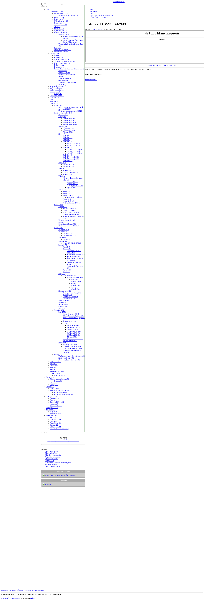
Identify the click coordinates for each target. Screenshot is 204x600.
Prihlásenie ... (50, 410)
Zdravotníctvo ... (56, 406)
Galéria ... (55, 103)
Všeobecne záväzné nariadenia (64, 61)
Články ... (50, 377)
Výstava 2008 (71, 187)
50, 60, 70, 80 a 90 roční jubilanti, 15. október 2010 (71, 213)
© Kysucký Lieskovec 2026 (10, 598)
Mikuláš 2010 (68, 166)
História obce (62, 71)
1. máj (62, 117)
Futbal (62, 312)
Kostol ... (67, 270)
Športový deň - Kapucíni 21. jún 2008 (75, 259)
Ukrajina (57, 48)
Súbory (58, 94)
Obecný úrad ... (55, 53)
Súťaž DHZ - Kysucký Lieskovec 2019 (70, 298)
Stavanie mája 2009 (69, 120)
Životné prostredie (64, 78)
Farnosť (62, 245)
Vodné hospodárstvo (57, 90)
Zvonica (66, 272)
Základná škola (69, 276)
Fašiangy (62, 126)
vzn (91, 80)
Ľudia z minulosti (69, 235)
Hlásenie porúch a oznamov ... (60, 390)
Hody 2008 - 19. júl (71, 159)
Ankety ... (54, 421)
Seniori (60, 222)
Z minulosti (67, 233)
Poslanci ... (58, 57)
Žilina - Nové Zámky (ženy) (73, 316)
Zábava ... (57, 354)
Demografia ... (59, 67)
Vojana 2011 (67, 193)
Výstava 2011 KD (77, 186)
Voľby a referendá (56, 88)
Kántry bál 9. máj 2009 (66, 358)
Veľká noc (61, 176)
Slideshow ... (55, 427)
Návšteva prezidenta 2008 (68, 226)
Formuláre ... (55, 423)
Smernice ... (59, 29)
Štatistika (21, 590)
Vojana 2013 (67, 191)
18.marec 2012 (73, 325)
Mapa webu (28, 590)
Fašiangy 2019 (69, 128)
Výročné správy (60, 30)
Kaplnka (67, 249)
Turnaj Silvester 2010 (71, 314)
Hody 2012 (67, 142)
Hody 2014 (66, 140)
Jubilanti (62, 207)
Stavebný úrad (55, 92)
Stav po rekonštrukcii (75, 288)
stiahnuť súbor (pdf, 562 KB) (159, 65)
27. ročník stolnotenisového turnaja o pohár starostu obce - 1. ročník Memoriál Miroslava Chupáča (74, 349)
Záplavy (62, 241)
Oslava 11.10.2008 (69, 210)
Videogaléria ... (52, 408)
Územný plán (64, 34)
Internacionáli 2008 (69, 321)
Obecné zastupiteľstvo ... (62, 59)
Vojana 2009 (67, 199)
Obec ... (48, 9)
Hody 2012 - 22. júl (74, 143)
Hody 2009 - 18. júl (71, 157)
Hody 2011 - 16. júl (74, 151)
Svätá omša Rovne (73, 256)
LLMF (65, 323)
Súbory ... (93, 13)
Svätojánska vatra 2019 (71, 203)
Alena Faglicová (96, 29)
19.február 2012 (73, 327)
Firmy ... (54, 404)
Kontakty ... (50, 387)
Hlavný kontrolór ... (62, 63)
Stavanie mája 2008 (69, 122)
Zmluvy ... (59, 17)
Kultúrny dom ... (59, 65)
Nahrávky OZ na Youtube (68, 15)
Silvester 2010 (67, 174)
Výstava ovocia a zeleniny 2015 (70, 111)
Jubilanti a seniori (69, 209)
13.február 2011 (73, 335)
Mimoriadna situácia (61, 52)
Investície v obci (65, 300)
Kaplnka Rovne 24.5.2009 (76, 254)
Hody (61, 134)
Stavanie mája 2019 (70, 124)
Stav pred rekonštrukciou (76, 280)
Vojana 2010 (68, 195)
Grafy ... (54, 425)
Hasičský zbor (64, 291)
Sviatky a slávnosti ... (63, 113)
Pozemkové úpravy (61, 32)
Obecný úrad (63, 439)
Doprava (61, 76)
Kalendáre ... (55, 419)
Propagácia (62, 302)
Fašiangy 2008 (68, 132)
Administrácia (13, 590)
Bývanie (61, 84)
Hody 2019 (67, 161)
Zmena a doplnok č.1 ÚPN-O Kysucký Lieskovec (73, 41)
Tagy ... (53, 417)
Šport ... (53, 400)
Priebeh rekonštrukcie (75, 284)
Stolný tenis (63, 343)
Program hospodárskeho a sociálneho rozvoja (69, 69)
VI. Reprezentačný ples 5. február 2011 (71, 356)
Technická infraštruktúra (66, 75)
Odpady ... (54, 385)
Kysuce (52, 369)
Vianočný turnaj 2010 (71, 344)
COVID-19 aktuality (62, 50)
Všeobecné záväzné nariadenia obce (102, 15)
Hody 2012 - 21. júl (74, 145)
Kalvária (67, 247)
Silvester (61, 168)
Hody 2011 (68, 147)
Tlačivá (57, 27)
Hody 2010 (67, 155)
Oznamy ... (55, 97)
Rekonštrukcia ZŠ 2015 (75, 277)
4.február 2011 (72, 337)
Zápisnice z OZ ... (61, 13)
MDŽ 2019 (63, 115)
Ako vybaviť (59, 375)
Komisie (58, 381)
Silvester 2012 (68, 170)
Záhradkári (62, 237)
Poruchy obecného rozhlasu (63, 394)
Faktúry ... (59, 19)
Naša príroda (63, 230)
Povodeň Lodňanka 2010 (72, 243)
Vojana (62, 189)
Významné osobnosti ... (58, 371)
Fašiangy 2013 (69, 130)
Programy (54, 101)
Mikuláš (62, 163)
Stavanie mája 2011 (69, 119)
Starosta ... (57, 55)
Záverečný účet (60, 25)
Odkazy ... (55, 373)
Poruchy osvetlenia (60, 392)
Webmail (41, 590)
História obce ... (64, 232)
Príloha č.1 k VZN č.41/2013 (99, 17)
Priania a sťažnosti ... (57, 96)
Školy (61, 274)
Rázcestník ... (51, 415)
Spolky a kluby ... (57, 402)
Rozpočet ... (59, 23)
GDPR (35, 590)
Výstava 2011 (72, 184)
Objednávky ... (61, 21)
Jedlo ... (58, 105)
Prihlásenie (121, 2)
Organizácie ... (52, 396)
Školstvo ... (54, 398)
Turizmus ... (54, 367)
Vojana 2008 (68, 201)
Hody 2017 (66, 136)
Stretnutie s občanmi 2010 (67, 224)
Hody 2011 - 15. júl (74, 153)
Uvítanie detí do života (66, 220)
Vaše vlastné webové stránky (59, 429)
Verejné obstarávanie (58, 86)
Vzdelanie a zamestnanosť (67, 82)
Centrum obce (63, 306)
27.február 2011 (74, 331)
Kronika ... (53, 364)
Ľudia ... (58, 205)
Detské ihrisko (63, 304)
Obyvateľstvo (63, 80)
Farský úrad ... (55, 366)
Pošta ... (52, 99)
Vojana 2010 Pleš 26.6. (74, 197)
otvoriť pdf (172, 65)
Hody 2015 (67, 138)
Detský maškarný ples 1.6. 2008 (69, 360)
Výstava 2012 (72, 182)
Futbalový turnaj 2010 (70, 172)
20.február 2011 (73, 333)
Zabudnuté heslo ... (56, 413)
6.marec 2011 (72, 329)
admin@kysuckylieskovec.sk (72, 441)
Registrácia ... (54, 411)
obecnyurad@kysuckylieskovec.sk (56, 441)
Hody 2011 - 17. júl (74, 149)
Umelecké (62, 308)
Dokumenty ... (56, 11)
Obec (115, 2)
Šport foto (59, 310)
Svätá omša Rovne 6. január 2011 (74, 252)
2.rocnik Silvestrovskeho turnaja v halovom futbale (73, 340)
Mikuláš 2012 (68, 165)
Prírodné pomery (64, 73)
